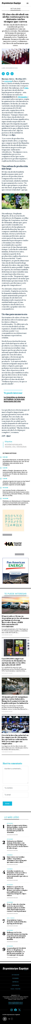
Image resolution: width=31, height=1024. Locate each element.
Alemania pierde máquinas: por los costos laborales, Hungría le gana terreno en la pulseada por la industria (15, 700)
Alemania (22, 97)
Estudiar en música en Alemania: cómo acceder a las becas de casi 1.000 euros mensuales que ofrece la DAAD (17, 874)
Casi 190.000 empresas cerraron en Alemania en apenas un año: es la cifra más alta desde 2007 (13, 662)
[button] (27, 3)
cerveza (8, 81)
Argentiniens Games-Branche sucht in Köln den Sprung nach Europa (16, 921)
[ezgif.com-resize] (13, 544)
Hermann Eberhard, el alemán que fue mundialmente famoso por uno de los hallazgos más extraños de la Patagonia (16, 462)
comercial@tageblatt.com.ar (15, 1003)
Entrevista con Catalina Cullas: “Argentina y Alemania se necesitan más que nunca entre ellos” (17, 859)
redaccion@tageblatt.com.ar (15, 1002)
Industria (8, 446)
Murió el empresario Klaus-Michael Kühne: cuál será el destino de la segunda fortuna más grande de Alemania (17, 829)
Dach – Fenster (15, 989)
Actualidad (16, 9)
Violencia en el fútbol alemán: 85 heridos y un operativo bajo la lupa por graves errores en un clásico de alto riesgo (17, 844)
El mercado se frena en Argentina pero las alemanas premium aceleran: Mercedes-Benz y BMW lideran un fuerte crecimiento (15, 621)
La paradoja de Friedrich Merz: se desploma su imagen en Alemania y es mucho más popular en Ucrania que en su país (16, 951)
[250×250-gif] (13, 520)
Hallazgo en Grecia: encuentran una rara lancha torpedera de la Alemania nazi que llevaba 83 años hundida (17, 936)
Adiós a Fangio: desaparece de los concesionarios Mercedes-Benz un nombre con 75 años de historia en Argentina (15, 473)
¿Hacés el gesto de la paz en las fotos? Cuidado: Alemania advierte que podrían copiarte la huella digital (16, 483)
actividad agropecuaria (13, 444)
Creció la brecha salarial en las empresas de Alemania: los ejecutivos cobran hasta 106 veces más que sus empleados (15, 739)
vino (26, 88)
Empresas (15, 981)
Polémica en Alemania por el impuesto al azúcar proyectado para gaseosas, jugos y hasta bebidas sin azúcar (16, 502)
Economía (15, 978)
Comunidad (10, 854)
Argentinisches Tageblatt (13, 1014)
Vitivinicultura (21, 446)
